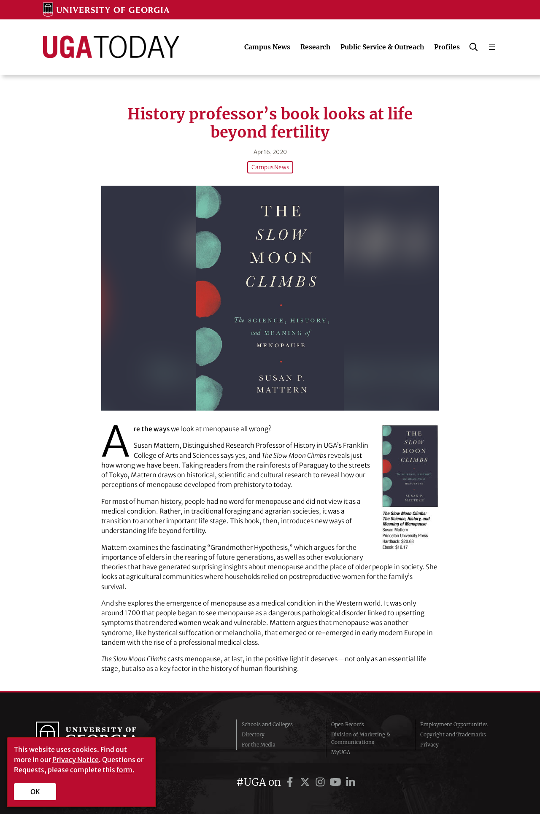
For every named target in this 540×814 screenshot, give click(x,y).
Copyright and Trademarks (453, 734)
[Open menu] (492, 47)
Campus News (270, 167)
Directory (253, 734)
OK (35, 791)
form (124, 769)
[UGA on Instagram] (321, 782)
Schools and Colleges (267, 724)
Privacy (429, 744)
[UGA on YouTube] (336, 782)
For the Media (258, 744)
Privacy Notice (75, 759)
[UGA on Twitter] (306, 782)
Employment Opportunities (454, 724)
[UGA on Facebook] (291, 782)
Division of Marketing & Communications (360, 738)
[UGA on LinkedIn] (350, 782)
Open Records (347, 724)
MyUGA (340, 752)
